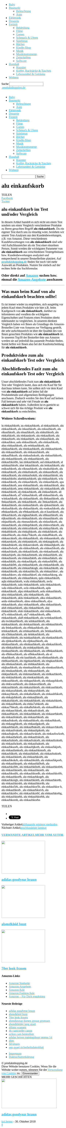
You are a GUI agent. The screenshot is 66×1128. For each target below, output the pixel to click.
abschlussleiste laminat (33, 827)
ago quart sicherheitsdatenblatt (26, 1047)
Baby (12, 4)
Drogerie (14, 21)
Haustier (21, 67)
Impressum (15, 1053)
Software (21, 60)
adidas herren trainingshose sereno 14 (30, 1037)
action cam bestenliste (21, 1034)
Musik (19, 50)
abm (11, 1040)
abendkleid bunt (13, 924)
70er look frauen (13, 968)
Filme (19, 31)
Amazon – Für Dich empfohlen (27, 996)
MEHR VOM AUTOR (49, 834)
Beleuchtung (23, 11)
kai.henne (7, 1121)
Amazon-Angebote (32, 279)
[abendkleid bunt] (23, 916)
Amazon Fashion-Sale (21, 993)
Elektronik (15, 17)
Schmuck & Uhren (27, 37)
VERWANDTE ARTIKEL (18, 834)
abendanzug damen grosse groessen (29, 1020)
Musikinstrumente (26, 54)
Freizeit (13, 24)
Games (20, 34)
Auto (19, 14)
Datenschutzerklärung (21, 1056)
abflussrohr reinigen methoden (39, 824)
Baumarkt (14, 7)
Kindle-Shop (23, 47)
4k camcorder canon (20, 1030)
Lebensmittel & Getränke (30, 74)
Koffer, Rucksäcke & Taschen (33, 70)
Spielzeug (21, 41)
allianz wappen (17, 1027)
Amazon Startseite (19, 983)
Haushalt (14, 64)
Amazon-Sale (17, 989)
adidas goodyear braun (19, 879)
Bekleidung (23, 27)
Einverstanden (30, 1073)
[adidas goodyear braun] (23, 872)
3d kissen (14, 1044)
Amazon (32, 275)
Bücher (20, 44)
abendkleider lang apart (22, 1024)
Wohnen (14, 77)
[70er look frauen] (23, 961)
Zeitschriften (23, 57)
